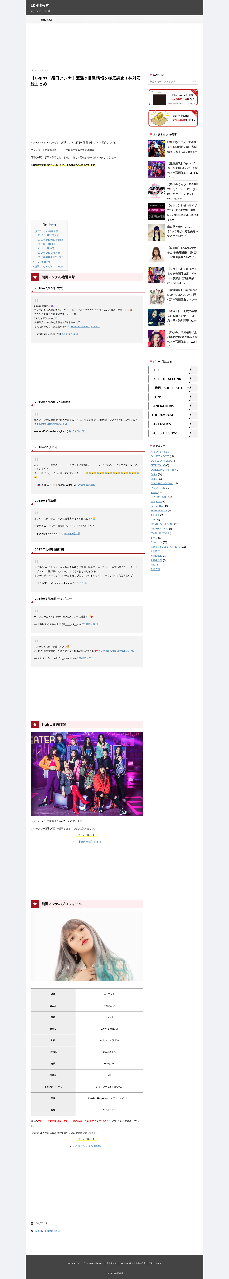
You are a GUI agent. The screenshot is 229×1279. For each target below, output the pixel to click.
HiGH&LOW (157, 506)
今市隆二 (155, 551)
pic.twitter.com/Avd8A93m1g (52, 423)
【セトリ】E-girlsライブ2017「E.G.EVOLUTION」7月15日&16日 (182, 210)
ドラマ (154, 537)
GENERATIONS (159, 497)
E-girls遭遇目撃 (42, 262)
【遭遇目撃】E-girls (89, 841)
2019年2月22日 (70, 334)
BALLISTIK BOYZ (160, 456)
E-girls (38, 1230)
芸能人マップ (155, 1263)
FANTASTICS (158, 488)
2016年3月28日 (89, 624)
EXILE (154, 479)
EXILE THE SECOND (162, 483)
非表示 (52, 224)
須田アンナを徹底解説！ (89, 1146)
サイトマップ (73, 1263)
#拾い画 (101, 650)
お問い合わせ (47, 20)
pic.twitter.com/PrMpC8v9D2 (85, 326)
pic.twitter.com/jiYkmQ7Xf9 (120, 650)
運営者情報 (111, 1263)
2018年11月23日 (46, 244)
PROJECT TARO (159, 528)
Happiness (49, 1230)
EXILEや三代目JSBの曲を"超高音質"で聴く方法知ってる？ (182, 147)
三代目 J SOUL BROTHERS (165, 546)
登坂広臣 (155, 569)
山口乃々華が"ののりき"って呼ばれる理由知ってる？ (182, 231)
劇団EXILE (156, 555)
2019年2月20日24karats (50, 239)
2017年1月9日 (80, 583)
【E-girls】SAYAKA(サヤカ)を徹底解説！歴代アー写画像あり (182, 252)
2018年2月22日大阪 (48, 235)
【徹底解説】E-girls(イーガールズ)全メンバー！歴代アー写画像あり (182, 168)
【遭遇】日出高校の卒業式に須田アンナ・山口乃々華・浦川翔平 (182, 316)
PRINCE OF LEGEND (162, 524)
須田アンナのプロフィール (48, 266)
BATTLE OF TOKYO (161, 460)
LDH (153, 519)
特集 (153, 564)
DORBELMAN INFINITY (163, 469)
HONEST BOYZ (159, 510)
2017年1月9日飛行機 (48, 252)
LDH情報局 (40, 5)
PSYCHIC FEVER (160, 533)
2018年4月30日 (45, 248)
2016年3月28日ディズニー (51, 257)
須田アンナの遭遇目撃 (45, 231)
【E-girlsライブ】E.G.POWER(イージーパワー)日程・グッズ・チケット (182, 189)
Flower (154, 492)
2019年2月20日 (77, 431)
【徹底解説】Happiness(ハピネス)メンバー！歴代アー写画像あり (182, 295)
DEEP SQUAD (158, 465)
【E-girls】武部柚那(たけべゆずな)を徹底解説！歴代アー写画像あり (182, 337)
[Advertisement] (112, 46)
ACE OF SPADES (160, 451)
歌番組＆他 (156, 560)
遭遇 (57, 1230)
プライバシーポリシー (93, 1263)
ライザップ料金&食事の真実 (133, 1263)
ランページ (156, 542)
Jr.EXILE (155, 515)
